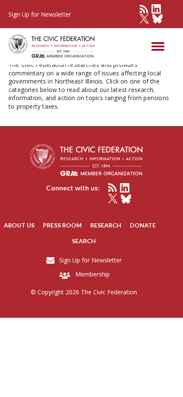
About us (19, 225)
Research (105, 225)
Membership (92, 274)
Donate (143, 225)
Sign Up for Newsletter (90, 260)
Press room (62, 225)
